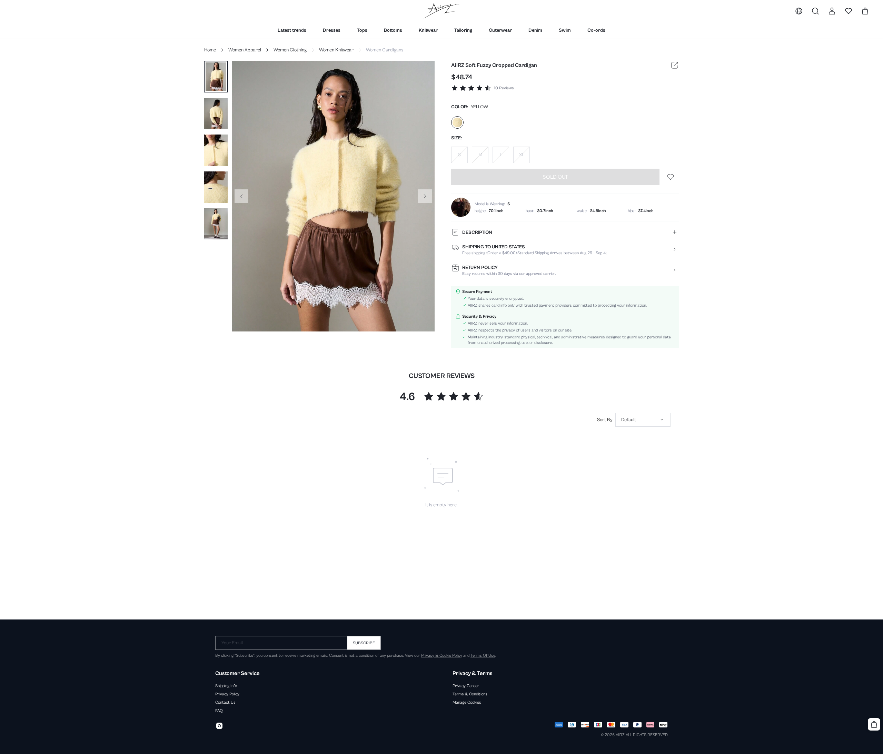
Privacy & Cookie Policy (441, 655)
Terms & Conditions (470, 694)
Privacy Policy (227, 694)
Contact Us (225, 702)
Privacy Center (466, 685)
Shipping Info (226, 685)
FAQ (219, 710)
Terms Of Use (482, 655)
